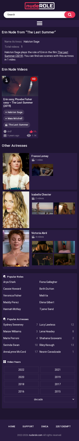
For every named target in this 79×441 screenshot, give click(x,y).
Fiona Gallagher (48, 282)
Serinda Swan (20, 345)
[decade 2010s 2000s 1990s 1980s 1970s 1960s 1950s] (39, 399)
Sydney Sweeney (20, 324)
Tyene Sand (47, 309)
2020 (21, 377)
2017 (58, 384)
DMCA (44, 426)
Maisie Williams (20, 331)
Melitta (44, 295)
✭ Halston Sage (13, 112)
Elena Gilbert (47, 302)
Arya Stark (9, 282)
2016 (21, 391)
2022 (21, 369)
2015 (58, 391)
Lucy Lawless (57, 324)
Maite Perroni (20, 338)
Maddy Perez (11, 302)
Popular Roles (15, 276)
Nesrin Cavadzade (57, 351)
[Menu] (39, 23)
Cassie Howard (12, 288)
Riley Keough (57, 345)
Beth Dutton (47, 288)
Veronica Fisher (12, 295)
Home (11, 426)
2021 (58, 369)
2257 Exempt (63, 426)
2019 (58, 377)
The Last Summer (18, 124)
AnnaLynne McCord (20, 351)
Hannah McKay (12, 309)
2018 (21, 384)
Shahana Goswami (57, 338)
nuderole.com (35, 435)
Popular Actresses (17, 319)
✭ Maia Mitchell (13, 118)
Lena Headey (57, 331)
